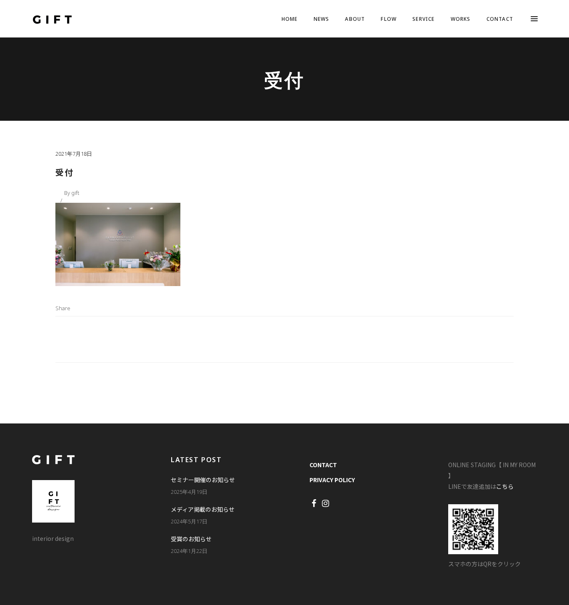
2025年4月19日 (189, 491)
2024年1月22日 (189, 551)
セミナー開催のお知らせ (203, 480)
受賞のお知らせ (191, 539)
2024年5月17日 (189, 521)
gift (75, 193)
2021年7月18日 (73, 153)
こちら (505, 486)
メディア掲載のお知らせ (203, 509)
